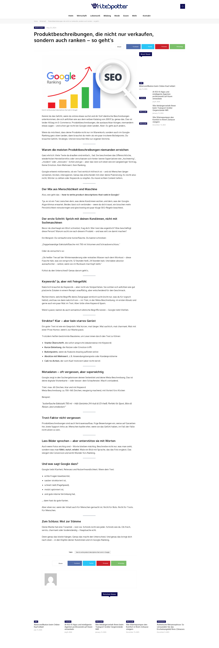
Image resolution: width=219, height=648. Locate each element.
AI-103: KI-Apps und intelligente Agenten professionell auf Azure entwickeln (162, 95)
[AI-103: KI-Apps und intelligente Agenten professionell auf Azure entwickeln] (145, 95)
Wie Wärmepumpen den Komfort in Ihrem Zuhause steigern (164, 119)
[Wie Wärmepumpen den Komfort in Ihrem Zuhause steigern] (145, 120)
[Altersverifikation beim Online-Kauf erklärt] (158, 70)
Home (36, 21)
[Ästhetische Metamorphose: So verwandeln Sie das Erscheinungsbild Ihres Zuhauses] (171, 609)
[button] (182, 6)
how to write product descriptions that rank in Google (92, 552)
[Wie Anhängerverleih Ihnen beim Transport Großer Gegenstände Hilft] (145, 109)
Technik (142, 98)
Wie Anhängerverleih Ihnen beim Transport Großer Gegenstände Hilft (164, 107)
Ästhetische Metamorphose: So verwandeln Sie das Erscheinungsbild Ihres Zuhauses (171, 626)
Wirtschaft (43, 21)
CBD (141, 83)
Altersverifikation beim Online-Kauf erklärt (157, 86)
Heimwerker (161, 621)
